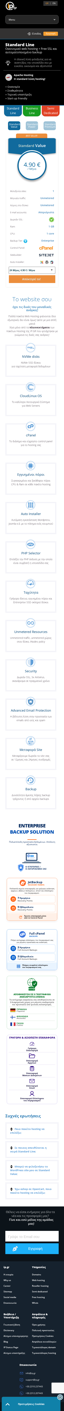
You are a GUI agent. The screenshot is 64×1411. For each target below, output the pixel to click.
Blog (6, 1341)
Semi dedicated (39, 1291)
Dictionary (9, 1330)
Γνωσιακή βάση (12, 1324)
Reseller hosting (40, 1285)
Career (7, 1285)
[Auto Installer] (47, 262)
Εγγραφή (50, 33)
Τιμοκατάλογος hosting (44, 1353)
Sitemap (8, 1291)
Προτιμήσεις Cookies (43, 1336)
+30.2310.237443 (34, 1386)
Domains (36, 1274)
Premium (50, 125)
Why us (7, 1280)
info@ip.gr (30, 1373)
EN (54, 3)
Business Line (32, 110)
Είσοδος (36, 33)
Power (32, 125)
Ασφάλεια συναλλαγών (44, 1341)
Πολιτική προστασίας (43, 1330)
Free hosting (38, 1297)
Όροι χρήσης (38, 1324)
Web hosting (38, 1280)
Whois (35, 1302)
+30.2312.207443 (34, 1393)
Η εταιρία (8, 1274)
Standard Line (13, 110)
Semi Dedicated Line (51, 111)
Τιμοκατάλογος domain (44, 1347)
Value (14, 125)
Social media (10, 1297)
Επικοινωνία (10, 1302)
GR (47, 3)
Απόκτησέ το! (32, 279)
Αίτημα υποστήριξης (14, 1353)
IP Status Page (11, 1347)
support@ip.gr (32, 1379)
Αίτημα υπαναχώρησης (16, 1336)
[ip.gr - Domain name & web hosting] (7, 4)
